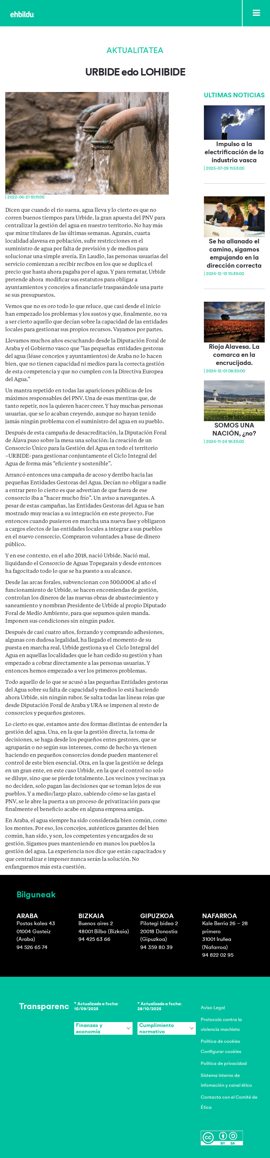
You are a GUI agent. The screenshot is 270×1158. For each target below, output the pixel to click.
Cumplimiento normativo (156, 1028)
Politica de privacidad (224, 1063)
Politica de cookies (220, 1041)
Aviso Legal (213, 1007)
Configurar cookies (221, 1051)
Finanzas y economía (89, 1028)
